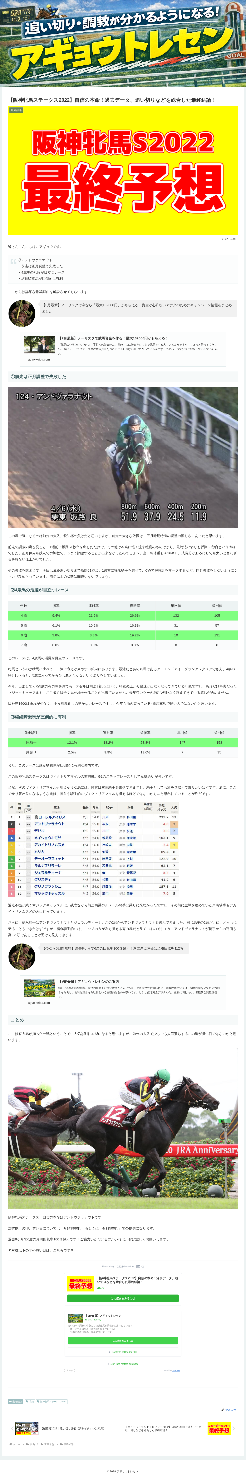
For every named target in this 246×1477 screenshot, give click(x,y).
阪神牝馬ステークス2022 (53, 1401)
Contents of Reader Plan (124, 1352)
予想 (31, 1401)
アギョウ (176, 1370)
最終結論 (17, 1401)
